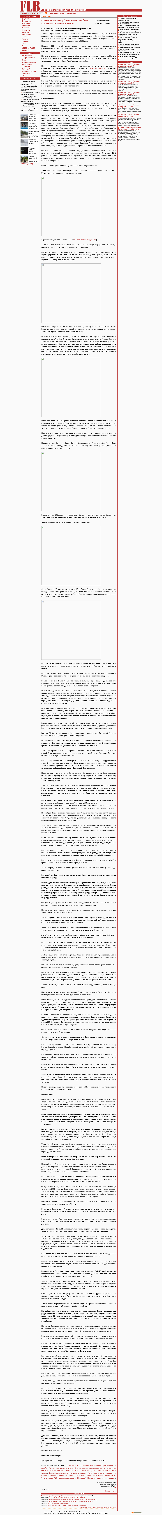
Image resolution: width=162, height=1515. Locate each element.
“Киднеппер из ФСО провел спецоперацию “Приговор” (63, 1478)
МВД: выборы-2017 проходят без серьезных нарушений (67, 1505)
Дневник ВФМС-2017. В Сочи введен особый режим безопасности (70, 1501)
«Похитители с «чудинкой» (85, 240)
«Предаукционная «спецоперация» (100, 1478)
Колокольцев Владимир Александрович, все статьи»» (98, 1507)
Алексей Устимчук (97, 68)
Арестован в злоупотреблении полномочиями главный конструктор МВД (72, 1500)
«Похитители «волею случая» (60, 1468)
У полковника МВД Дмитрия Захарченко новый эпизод (66, 1498)
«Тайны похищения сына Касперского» (57, 1475)
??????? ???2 (27, 164)
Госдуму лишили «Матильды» (58, 1503)
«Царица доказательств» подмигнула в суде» (67, 1473)
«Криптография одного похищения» (101, 1473)
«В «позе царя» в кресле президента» (90, 1468)
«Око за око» (72, 1470)
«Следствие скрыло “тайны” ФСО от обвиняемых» (95, 1475)
